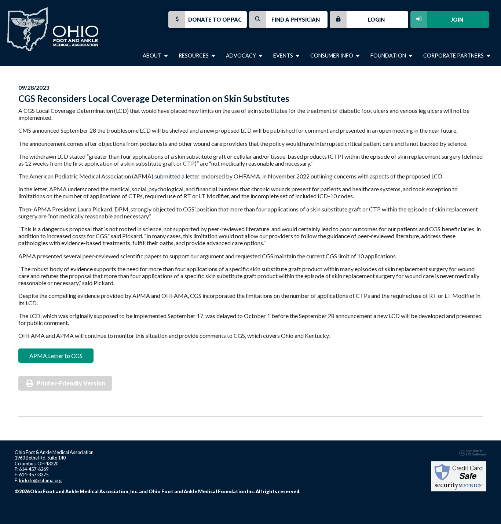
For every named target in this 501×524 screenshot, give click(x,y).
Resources (194, 55)
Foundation (388, 55)
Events (283, 55)
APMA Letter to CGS (56, 355)
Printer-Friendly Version (71, 383)
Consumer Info (332, 55)
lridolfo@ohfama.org (40, 480)
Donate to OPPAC (215, 19)
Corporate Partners (454, 55)
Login (376, 19)
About (152, 55)
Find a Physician (295, 19)
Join (457, 19)
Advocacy (241, 55)
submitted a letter (176, 176)
